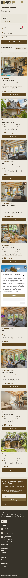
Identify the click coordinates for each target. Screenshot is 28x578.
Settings (23, 303)
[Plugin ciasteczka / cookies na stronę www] (23, 275)
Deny (14, 299)
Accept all (14, 295)
